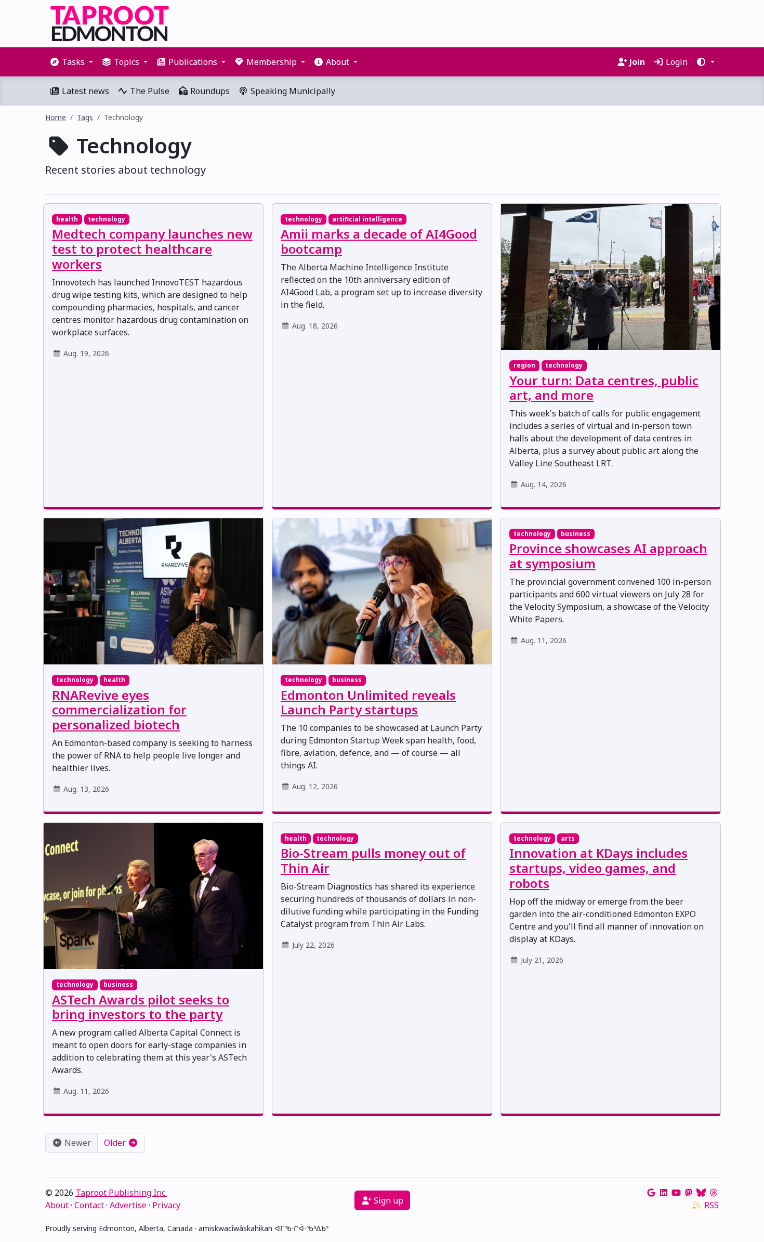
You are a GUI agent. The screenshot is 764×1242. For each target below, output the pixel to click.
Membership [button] (271, 62)
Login (676, 62)
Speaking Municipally (291, 91)
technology (106, 219)
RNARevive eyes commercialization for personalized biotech (119, 710)
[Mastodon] (688, 1192)
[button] (705, 61)
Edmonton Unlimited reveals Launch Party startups (368, 702)
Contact (89, 1205)
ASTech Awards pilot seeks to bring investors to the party (140, 1007)
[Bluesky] (701, 1192)
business (347, 679)
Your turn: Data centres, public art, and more (604, 388)
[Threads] (713, 1192)
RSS (711, 1205)
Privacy (166, 1205)
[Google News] (651, 1192)
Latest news (84, 91)
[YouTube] (676, 1192)
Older (116, 1142)
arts (568, 838)
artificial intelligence (367, 219)
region (524, 365)
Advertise (128, 1205)
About (57, 1205)
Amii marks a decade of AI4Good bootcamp (379, 241)
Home (55, 117)
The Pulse (148, 91)
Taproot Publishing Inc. (121, 1192)
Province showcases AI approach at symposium (608, 556)
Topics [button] (126, 62)
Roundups (209, 91)
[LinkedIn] (663, 1192)
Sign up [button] (387, 1200)
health (67, 219)
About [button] (337, 62)
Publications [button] (192, 62)
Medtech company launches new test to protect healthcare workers (152, 248)
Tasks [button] (73, 62)
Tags (85, 117)
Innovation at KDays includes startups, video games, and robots (598, 868)
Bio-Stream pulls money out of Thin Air (373, 860)
